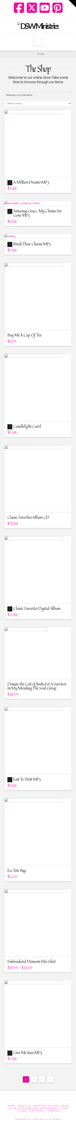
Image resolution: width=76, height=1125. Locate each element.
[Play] (10, 183)
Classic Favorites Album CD (28, 517)
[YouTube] (45, 8)
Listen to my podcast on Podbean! (33, 1108)
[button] (38, 41)
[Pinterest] (57, 8)
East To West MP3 (27, 779)
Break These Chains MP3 (32, 244)
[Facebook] (19, 8)
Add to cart (38, 170)
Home (11, 1106)
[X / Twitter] (32, 8)
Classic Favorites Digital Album (36, 608)
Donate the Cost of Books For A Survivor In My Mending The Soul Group (36, 686)
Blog (65, 1106)
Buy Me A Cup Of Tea (24, 335)
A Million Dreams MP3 (31, 182)
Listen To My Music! (31, 1111)
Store (64, 1108)
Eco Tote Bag (16, 870)
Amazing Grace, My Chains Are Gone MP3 (37, 213)
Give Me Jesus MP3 (27, 1052)
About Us (24, 1106)
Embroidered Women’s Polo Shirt (31, 961)
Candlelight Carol (27, 426)
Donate (54, 1111)
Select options (38, 858)
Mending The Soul (46, 1106)
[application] (9, 182)
